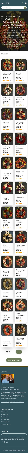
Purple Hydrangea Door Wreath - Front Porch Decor (21, 193)
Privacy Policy (5, 422)
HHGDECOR (11, 450)
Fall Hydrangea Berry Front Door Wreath (21, 120)
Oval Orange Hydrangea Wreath (7, 266)
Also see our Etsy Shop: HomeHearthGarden (12, 402)
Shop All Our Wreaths (14, 360)
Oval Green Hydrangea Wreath (7, 288)
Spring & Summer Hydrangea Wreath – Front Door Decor (21, 70)
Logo (8, 3)
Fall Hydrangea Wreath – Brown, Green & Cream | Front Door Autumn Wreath (21, 335)
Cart (26, 3)
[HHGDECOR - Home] (7, 378)
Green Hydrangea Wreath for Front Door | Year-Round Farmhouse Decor (7, 243)
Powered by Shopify (19, 450)
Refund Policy (5, 417)
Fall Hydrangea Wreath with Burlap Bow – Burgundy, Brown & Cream (7, 169)
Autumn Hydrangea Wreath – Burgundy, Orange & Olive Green (7, 218)
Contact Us (4, 414)
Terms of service (6, 424)
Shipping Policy (5, 419)
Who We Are (4, 412)
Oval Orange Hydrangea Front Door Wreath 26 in (7, 335)
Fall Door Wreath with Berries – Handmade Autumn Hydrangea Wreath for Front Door (21, 243)
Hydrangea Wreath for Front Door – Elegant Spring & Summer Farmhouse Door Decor (21, 95)
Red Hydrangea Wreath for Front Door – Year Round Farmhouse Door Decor (7, 95)
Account (23, 3)
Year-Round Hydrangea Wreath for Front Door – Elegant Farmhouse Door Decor (7, 120)
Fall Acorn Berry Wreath (21, 169)
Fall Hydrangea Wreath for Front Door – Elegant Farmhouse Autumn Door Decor (7, 70)
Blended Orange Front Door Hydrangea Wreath (21, 266)
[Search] (25, 8)
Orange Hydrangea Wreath (7, 311)
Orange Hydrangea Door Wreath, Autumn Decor (21, 311)
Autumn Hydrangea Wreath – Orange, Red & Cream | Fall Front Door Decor (7, 193)
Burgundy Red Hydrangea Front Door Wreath (21, 144)
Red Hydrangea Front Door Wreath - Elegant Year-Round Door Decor (7, 144)
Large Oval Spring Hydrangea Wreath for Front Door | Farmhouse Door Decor (21, 288)
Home (2, 16)
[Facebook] (2, 442)
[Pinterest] (4, 442)
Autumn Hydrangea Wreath (21, 218)
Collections (9, 16)
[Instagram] (7, 442)
